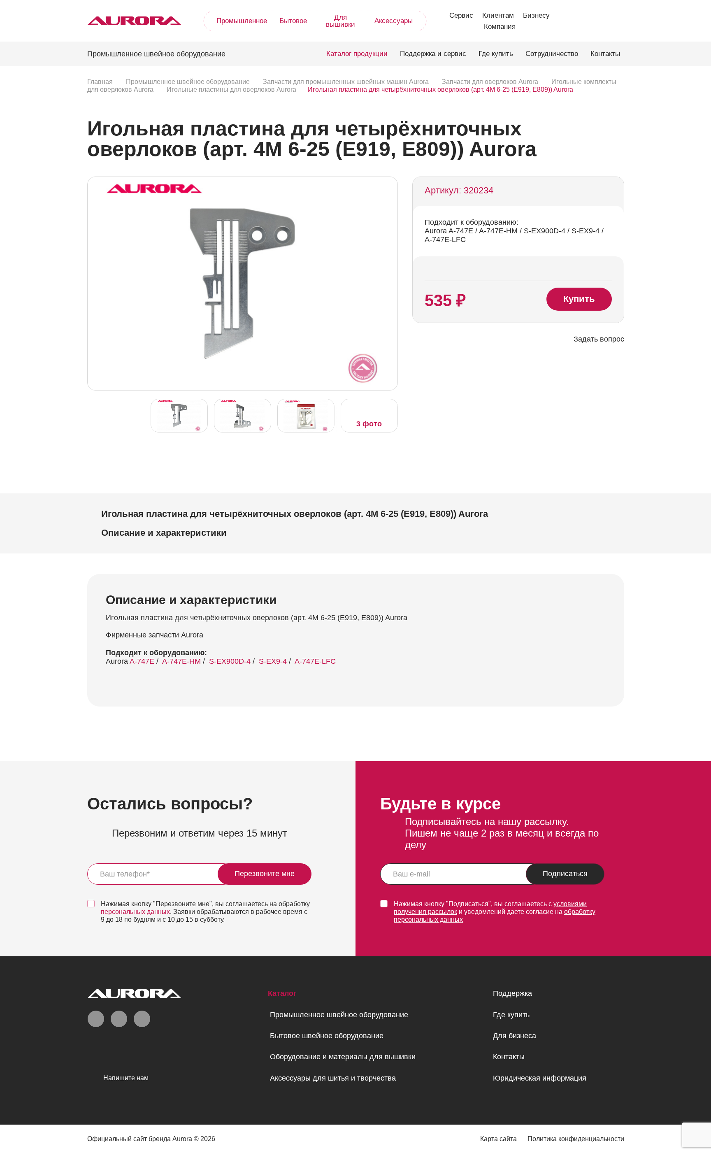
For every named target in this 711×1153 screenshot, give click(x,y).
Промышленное (241, 21)
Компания (500, 26)
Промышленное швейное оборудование (339, 1015)
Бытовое (293, 21)
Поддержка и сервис (433, 54)
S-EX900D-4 (230, 661)
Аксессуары (393, 21)
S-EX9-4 (273, 661)
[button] (389, 282)
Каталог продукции (357, 54)
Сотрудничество (551, 54)
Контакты (605, 54)
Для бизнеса (514, 1036)
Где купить (496, 54)
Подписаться (565, 873)
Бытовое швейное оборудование (326, 1036)
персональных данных (135, 911)
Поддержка (512, 993)
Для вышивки (340, 21)
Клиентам (498, 15)
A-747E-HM (181, 661)
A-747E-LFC (315, 661)
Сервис (461, 15)
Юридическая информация (539, 1078)
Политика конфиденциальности (575, 1138)
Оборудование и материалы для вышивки (343, 1057)
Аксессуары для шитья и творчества (333, 1078)
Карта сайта (498, 1138)
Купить (579, 299)
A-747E (142, 661)
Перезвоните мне (265, 873)
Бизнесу (536, 15)
